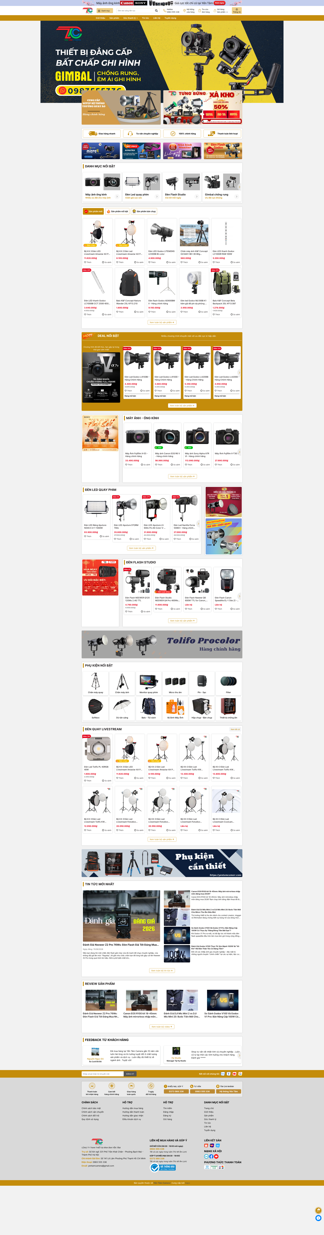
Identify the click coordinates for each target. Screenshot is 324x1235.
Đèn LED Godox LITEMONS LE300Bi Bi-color (161, 252)
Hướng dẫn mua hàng (133, 1108)
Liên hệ (156, 18)
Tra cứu (206, 10)
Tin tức (145, 18)
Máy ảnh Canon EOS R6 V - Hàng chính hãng (167, 454)
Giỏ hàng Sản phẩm (222, 10)
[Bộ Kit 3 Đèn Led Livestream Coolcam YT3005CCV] (226, 801)
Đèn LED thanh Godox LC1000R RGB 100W (223, 252)
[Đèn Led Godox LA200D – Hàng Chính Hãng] (227, 360)
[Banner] (121, 107)
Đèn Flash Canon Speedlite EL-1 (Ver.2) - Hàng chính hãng (226, 599)
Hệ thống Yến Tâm (229, 1091)
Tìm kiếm (167, 1108)
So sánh (108, 262)
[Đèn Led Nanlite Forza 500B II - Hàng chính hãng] (186, 508)
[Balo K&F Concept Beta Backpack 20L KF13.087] (226, 282)
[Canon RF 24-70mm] (100, 577)
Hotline (173, 10)
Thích (89, 262)
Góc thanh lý (129, 18)
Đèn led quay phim (100, 490)
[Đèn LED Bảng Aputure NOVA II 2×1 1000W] (97, 508)
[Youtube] (234, 1074)
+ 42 (231, 182)
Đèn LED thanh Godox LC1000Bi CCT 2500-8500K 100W (97, 302)
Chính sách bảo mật (91, 1108)
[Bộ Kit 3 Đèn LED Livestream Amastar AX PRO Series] (98, 233)
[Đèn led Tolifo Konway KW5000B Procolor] (224, 502)
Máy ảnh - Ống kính (142, 418)
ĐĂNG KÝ (130, 1074)
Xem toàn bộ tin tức (160, 970)
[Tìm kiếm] (156, 10)
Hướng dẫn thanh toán (133, 1112)
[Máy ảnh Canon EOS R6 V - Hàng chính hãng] (168, 437)
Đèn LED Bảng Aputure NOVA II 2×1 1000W (95, 526)
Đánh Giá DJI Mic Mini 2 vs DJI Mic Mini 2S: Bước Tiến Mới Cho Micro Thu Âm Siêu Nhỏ (216, 910)
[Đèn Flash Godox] (223, 151)
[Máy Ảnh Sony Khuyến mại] (100, 433)
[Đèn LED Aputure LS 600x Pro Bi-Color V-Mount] (156, 508)
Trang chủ (87, 18)
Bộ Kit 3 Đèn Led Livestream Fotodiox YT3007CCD (158, 820)
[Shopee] (206, 1145)
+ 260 (152, 182)
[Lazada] (212, 1145)
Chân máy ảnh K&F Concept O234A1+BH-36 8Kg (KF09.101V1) (194, 252)
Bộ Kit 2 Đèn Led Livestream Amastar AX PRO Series (129, 252)
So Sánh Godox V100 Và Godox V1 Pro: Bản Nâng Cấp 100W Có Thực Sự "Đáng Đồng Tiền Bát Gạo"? (214, 929)
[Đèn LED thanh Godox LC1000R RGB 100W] (226, 233)
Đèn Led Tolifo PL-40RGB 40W (96, 768)
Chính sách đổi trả (90, 1115)
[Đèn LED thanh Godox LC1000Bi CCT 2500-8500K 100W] (98, 282)
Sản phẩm (114, 18)
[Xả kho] (202, 107)
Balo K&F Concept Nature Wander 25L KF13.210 (128, 302)
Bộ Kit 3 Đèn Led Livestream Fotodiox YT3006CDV (190, 820)
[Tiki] (218, 1145)
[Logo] (87, 10)
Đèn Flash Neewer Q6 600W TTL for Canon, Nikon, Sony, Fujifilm (195, 599)
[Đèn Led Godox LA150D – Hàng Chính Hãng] (167, 360)
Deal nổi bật (108, 336)
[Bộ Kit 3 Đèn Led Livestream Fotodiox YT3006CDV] (194, 801)
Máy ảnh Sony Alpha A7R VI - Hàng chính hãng (197, 454)
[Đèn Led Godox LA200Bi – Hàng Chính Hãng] (197, 360)
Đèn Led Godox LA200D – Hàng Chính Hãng (227, 378)
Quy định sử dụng (90, 1119)
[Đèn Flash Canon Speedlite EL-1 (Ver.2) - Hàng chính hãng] (227, 581)
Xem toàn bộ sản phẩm (161, 322)
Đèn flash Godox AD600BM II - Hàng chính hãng (161, 302)
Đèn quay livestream (103, 729)
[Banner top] (162, 3)
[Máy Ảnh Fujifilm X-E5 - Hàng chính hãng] (138, 437)
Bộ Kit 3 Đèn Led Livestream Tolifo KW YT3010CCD (223, 768)
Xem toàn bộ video (161, 1026)
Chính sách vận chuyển (93, 1112)
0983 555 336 (202, 1091)
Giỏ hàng (167, 1119)
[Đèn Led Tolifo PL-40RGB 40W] (98, 749)
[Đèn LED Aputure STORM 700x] (126, 508)
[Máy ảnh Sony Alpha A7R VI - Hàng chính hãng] (197, 437)
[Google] (240, 1074)
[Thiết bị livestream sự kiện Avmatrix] (141, 151)
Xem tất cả (235, 729)
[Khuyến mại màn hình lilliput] (182, 151)
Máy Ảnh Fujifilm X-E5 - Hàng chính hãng (136, 454)
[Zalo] (223, 1074)
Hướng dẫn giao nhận (133, 1115)
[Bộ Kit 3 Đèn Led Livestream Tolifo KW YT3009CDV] (98, 801)
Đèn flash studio (141, 562)
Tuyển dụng (170, 18)
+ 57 (112, 182)
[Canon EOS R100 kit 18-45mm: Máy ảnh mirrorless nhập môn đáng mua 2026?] (177, 899)
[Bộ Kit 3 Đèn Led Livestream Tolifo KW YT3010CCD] (226, 749)
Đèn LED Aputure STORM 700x (126, 526)
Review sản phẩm (100, 984)
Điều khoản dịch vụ (132, 1119)
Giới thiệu (100, 18)
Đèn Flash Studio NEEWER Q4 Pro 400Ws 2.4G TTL (166, 599)
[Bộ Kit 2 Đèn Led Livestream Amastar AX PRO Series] (130, 233)
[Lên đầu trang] (318, 1203)
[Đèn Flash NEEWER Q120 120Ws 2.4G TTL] (138, 581)
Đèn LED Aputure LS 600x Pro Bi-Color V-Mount (154, 526)
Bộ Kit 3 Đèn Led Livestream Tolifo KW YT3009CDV (94, 820)
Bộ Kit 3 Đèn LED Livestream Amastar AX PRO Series (97, 252)
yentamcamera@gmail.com (101, 1165)
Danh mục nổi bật (100, 166)
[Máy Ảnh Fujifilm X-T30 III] (227, 437)
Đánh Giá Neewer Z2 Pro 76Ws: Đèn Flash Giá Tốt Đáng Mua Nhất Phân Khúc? (120, 945)
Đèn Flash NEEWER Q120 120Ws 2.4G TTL (137, 599)
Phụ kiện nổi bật (99, 665)
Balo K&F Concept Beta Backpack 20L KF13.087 (224, 302)
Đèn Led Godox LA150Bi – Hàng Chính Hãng (137, 378)
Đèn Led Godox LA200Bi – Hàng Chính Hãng (196, 378)
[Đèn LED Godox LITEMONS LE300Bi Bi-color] (162, 233)
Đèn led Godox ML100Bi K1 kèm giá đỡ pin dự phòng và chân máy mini (194, 302)
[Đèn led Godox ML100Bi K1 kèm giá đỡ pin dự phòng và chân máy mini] (194, 282)
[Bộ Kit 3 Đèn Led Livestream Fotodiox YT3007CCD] (162, 801)
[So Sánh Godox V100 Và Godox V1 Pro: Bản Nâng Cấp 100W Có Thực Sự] (177, 935)
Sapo (187, 1183)
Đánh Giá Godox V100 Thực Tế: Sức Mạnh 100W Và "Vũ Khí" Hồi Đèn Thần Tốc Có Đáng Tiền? (215, 947)
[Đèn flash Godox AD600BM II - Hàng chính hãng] (162, 282)
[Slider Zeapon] (101, 151)
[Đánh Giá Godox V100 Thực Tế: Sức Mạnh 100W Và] (177, 954)
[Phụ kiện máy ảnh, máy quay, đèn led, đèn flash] (162, 863)
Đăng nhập (168, 1112)
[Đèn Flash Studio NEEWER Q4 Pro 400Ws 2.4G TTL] (168, 581)
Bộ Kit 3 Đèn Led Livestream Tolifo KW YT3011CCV (191, 768)
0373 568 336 (176, 1091)
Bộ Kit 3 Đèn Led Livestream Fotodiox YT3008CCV (126, 820)
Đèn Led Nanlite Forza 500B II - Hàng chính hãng (184, 526)
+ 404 (191, 182)
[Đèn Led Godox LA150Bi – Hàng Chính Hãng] (137, 360)
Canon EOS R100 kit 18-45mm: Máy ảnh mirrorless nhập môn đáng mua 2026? (215, 892)
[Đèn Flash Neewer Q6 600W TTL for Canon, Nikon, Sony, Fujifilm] (197, 581)
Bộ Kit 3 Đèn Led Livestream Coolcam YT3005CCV (222, 820)
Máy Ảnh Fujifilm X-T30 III (227, 453)
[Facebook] (229, 1074)
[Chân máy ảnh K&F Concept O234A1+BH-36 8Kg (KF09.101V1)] (194, 233)
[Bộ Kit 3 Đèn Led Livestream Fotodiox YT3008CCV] (130, 801)
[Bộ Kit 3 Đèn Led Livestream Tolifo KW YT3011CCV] (194, 749)
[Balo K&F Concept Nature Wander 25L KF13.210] (130, 282)
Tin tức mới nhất (99, 884)
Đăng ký (167, 1115)
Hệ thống (191, 10)
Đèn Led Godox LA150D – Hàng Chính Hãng (167, 378)
